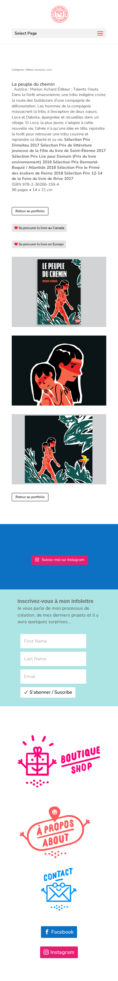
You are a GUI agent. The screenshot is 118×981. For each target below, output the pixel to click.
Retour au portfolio (30, 211)
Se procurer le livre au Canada (41, 228)
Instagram (62, 952)
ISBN (16, 184)
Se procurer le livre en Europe (41, 244)
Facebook (62, 931)
